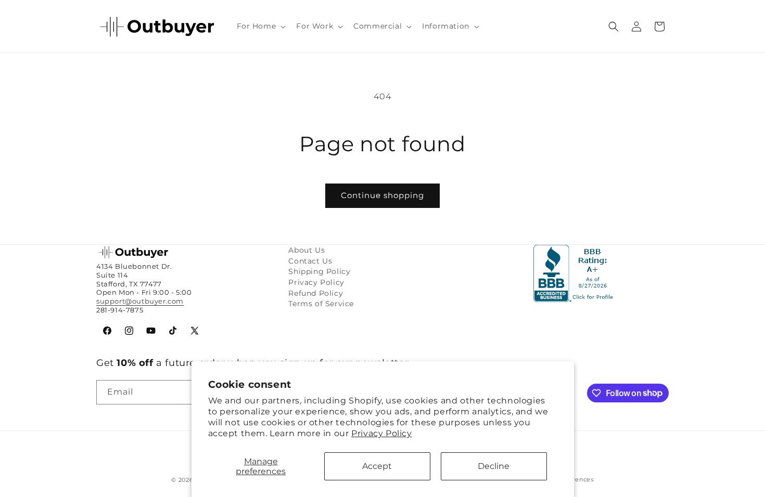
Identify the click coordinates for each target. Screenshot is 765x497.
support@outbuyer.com (140, 301)
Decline (493, 466)
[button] (260, 26)
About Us (306, 250)
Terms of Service (321, 303)
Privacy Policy (381, 433)
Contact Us (310, 261)
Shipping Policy (319, 271)
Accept (377, 466)
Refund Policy (315, 293)
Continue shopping (382, 195)
